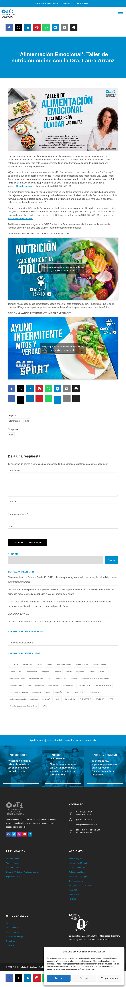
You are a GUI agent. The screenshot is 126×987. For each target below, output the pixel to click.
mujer (48, 692)
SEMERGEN (100, 699)
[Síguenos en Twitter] (14, 834)
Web (10, 526)
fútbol (29, 685)
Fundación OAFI (16, 685)
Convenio (57, 672)
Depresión (80, 672)
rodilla (58, 699)
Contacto (10, 946)
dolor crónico (61, 678)
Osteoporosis (95, 692)
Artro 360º (73, 890)
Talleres (72, 899)
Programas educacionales (80, 885)
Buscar (13, 554)
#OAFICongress (76, 859)
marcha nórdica (84, 685)
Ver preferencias (109, 978)
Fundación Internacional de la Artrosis (95, 678)
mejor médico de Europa (19, 692)
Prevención (46, 699)
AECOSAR (14, 665)
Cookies (42, 967)
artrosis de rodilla (81, 665)
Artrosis (49, 665)
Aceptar (59, 978)
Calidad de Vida (15, 672)
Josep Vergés (68, 685)
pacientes (34, 699)
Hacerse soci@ (12, 932)
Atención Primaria (99, 665)
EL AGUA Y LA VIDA (18, 613)
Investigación (53, 685)
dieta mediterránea (36, 678)
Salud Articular (70, 699)
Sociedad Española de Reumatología (23, 706)
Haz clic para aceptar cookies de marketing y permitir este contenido (63, 269)
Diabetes (92, 672)
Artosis (39, 665)
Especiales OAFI (13, 877)
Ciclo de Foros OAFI (77, 868)
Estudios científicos (77, 872)
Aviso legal (32, 967)
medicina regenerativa (102, 685)
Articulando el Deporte (78, 863)
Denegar (84, 978)
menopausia (36, 692)
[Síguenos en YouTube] (24, 834)
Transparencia (12, 863)
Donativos (10, 941)
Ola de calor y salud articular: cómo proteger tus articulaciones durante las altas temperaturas (54, 621)
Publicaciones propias (78, 877)
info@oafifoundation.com (20, 186)
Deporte (69, 672)
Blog (11, 435)
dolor (50, 678)
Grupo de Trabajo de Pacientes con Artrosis (24, 872)
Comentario (14, 470)
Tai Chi (44, 706)
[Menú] (120, 13)
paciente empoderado (18, 699)
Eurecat (74, 678)
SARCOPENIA (85, 699)
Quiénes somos (12, 859)
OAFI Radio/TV (12, 928)
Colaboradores (12, 868)
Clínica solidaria (76, 881)
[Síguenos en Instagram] (19, 834)
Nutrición (58, 692)
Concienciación (31, 672)
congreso (45, 672)
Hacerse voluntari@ (14, 937)
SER (111, 699)
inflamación (39, 685)
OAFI (69, 692)
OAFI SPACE (80, 692)
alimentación (14, 421)
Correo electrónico (18, 514)
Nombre (13, 501)
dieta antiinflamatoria (17, 678)
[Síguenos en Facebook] (8, 834)
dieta (27, 421)
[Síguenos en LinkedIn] (30, 834)
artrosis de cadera (64, 665)
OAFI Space (74, 894)
